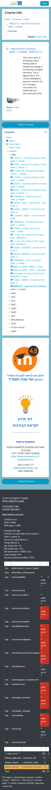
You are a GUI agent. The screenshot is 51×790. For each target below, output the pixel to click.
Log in (44, 3)
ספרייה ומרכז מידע (10, 506)
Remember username (15, 25)
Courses (12, 151)
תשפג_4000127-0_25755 (13, 501)
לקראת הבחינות (25, 425)
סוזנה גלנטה (41, 37)
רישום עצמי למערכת (11, 509)
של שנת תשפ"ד (20, 379)
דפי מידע (25, 419)
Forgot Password (39, 25)
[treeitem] (25, 137)
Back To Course (26, 125)
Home (9, 137)
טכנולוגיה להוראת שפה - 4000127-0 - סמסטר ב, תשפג (25, 50)
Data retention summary (13, 514)
